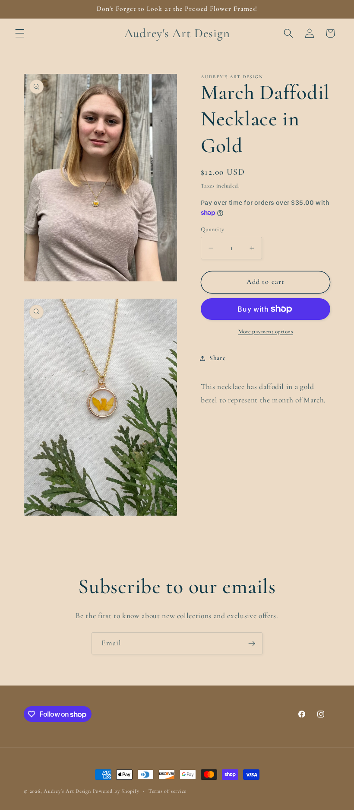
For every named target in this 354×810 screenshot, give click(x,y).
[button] (19, 33)
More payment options (265, 331)
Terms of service (167, 791)
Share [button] (217, 358)
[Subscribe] (251, 643)
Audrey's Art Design (67, 791)
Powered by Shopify (116, 791)
